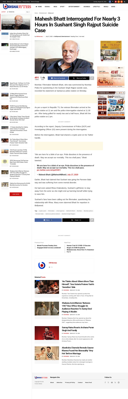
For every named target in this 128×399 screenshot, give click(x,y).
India (55, 6)
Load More (15, 194)
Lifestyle (96, 6)
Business (87, 6)
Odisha (47, 6)
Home (4, 1)
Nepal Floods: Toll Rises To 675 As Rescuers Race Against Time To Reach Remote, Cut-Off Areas (20, 84)
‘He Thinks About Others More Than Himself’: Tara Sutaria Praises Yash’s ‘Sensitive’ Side (19, 141)
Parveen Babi (39, 214)
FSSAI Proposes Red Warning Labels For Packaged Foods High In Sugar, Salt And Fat (20, 107)
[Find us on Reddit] (121, 1)
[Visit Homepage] (17, 6)
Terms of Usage (35, 1)
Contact (19, 1)
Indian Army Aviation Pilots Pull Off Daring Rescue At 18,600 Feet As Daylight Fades (20, 35)
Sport (62, 6)
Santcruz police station (53, 214)
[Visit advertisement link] (111, 51)
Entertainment (74, 6)
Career (14, 1)
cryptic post (42, 211)
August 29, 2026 (75, 290)
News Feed (88, 382)
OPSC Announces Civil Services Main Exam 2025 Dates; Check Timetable (19, 162)
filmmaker (51, 211)
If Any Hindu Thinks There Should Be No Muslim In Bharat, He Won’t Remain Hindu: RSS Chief (19, 118)
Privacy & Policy (70, 382)
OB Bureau (39, 36)
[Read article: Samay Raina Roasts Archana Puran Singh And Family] (47, 335)
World (106, 6)
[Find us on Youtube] (116, 1)
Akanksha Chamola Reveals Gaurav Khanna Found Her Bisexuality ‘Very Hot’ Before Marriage (78, 351)
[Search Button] (124, 1)
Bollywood (51, 13)
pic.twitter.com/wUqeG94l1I (49, 170)
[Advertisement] (16, 67)
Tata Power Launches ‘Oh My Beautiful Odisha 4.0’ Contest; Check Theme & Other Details (18, 151)
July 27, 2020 (49, 36)
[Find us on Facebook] (110, 1)
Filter (27, 12)
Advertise (59, 382)
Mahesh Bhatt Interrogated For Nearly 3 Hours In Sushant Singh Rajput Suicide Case (16, 23)
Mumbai (79, 211)
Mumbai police (88, 211)
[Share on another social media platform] (92, 78)
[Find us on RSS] (118, 1)
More (113, 6)
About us (9, 1)
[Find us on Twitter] (113, 1)
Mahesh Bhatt (71, 211)
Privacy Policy (26, 1)
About (52, 382)
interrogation (60, 211)
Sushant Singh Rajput (68, 214)
